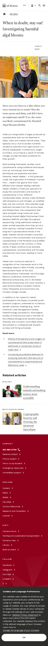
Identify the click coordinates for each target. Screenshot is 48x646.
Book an (9, 549)
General (10, 454)
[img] (10, 5)
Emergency (13, 468)
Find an (9, 459)
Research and (14, 511)
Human (11, 506)
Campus (9, 531)
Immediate (12, 472)
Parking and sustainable (21, 536)
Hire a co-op (12, 463)
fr (24, 5)
